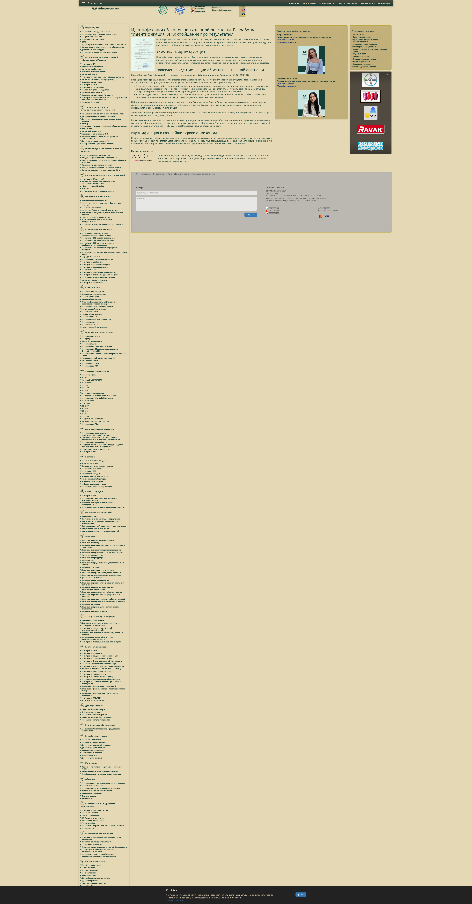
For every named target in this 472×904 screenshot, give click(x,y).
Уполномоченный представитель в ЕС (98, 358)
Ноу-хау (85, 124)
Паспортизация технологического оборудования (103, 47)
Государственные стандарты (94, 200)
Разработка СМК (89, 375)
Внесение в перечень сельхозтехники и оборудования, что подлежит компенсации (101, 438)
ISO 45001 (85, 390)
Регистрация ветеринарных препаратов (99, 272)
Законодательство (361, 56)
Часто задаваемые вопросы (365, 67)
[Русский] (243, 14)
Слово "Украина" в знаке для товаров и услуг (370, 50)
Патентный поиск (89, 74)
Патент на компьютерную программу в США (101, 170)
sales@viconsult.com (223, 10)
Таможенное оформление (93, 620)
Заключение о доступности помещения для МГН (103, 507)
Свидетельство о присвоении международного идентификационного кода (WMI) (102, 446)
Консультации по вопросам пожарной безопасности (104, 847)
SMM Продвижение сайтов (93, 821)
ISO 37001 (85, 411)
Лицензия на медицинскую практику (98, 540)
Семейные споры (89, 868)
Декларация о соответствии (94, 294)
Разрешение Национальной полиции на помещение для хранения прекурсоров (99, 855)
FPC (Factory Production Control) (95, 421)
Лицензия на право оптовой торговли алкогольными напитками (98, 588)
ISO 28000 (85, 416)
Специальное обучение (92, 37)
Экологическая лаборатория (94, 479)
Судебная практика (90, 881)
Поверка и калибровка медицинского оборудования (98, 504)
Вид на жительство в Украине (95, 710)
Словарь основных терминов (365, 59)
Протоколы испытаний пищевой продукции (101, 519)
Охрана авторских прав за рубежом (97, 165)
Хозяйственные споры (91, 865)
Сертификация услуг (90, 297)
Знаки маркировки (361, 62)
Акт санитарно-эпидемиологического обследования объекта (98, 851)
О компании (293, 3)
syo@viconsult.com (287, 42)
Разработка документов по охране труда (99, 52)
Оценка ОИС (87, 129)
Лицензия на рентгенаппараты (95, 580)
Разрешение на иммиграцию (94, 715)
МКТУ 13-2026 (358, 34)
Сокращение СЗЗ (89, 471)
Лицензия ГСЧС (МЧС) (91, 567)
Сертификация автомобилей (94, 442)
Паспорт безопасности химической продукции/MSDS (97, 221)
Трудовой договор (89, 755)
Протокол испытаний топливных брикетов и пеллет (104, 526)
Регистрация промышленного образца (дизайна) (103, 77)
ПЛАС (84, 42)
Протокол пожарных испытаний (95, 529)
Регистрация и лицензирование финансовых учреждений (101, 683)
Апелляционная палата (92, 92)
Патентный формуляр (91, 131)
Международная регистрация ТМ (96, 155)
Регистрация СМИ (89, 85)
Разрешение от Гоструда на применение (99, 34)
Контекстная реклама (91, 815)
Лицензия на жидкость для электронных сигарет (103, 602)
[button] (370, 78)
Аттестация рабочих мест (93, 39)
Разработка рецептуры (91, 207)
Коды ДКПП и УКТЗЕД (91, 257)
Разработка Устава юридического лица (99, 664)
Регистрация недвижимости (94, 674)
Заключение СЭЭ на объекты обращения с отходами (100, 249)
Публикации (383, 3)
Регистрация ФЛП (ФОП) (92, 653)
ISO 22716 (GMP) (88, 401)
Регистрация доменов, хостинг (95, 810)
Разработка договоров (91, 740)
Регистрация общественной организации (100, 656)
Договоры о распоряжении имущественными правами (101, 120)
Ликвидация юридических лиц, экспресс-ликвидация (100, 694)
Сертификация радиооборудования (97, 259)
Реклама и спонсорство (363, 64)
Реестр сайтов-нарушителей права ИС (98, 144)
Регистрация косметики (92, 283)
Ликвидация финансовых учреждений (99, 686)
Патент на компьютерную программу (98, 79)
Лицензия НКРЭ (88, 560)
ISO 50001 (85, 408)
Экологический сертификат (94, 309)
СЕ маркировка (88, 339)
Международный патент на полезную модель (101, 167)
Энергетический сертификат (94, 327)
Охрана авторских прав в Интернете (97, 95)
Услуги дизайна (88, 823)
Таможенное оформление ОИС (95, 134)
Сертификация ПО (89, 317)
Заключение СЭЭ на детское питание (98, 240)
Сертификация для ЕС (91, 336)
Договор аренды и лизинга (93, 748)
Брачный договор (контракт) (94, 742)
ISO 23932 (85, 414)
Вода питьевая (359, 54)
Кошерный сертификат (92, 314)
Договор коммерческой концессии (97, 745)
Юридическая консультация (94, 883)
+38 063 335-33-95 (286, 83)
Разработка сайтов (90, 813)
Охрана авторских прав (92, 82)
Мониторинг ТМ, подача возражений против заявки (104, 126)
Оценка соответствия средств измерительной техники (102, 768)
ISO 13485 (85, 388)
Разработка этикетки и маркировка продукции (102, 224)
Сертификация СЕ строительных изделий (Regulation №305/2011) (100, 350)
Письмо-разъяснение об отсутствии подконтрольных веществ (97, 638)
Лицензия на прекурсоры (93, 558)
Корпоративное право (91, 873)
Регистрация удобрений (92, 262)
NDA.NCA (85, 189)
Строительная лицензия (92, 555)
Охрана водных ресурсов (92, 481)
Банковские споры (90, 870)
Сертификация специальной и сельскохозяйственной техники (96, 434)
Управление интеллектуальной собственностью (103, 114)
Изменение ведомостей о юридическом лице (102, 669)
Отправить (250, 214)
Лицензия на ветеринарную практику (98, 570)
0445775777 (219, 7)
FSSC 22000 (86, 403)
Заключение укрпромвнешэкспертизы (98, 277)
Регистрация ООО (89, 651)
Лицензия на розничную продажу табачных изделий (101, 596)
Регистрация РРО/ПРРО (92, 698)
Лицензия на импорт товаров (94, 611)
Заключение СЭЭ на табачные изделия (99, 238)
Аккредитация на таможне (93, 626)
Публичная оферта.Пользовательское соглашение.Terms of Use (98, 183)
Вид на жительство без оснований (97, 717)
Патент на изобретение (92, 69)
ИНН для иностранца (91, 712)
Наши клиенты (326, 3)
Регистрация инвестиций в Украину (97, 677)
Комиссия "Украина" (91, 102)
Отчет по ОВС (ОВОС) (90, 463)
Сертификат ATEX (89, 344)
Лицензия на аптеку (90, 543)
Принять (300, 894)
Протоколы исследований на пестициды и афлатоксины (100, 522)
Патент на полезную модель (94, 72)
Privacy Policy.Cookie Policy (93, 186)
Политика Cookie (174, 900)
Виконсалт (95, 3)
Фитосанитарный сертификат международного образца (102, 634)
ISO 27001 (85, 406)
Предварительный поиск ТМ (94, 67)
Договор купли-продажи (92, 758)
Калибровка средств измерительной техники (101, 774)
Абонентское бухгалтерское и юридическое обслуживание (101, 730)
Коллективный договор (92, 753)
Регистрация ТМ (89, 64)
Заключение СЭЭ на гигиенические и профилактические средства (98, 244)
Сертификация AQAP (90, 424)
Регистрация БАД (89, 496)
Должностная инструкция (93, 750)
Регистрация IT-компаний (93, 179)
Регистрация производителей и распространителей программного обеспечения (104, 99)
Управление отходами (91, 474)
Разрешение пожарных (92, 844)
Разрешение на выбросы (92, 469)
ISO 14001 (85, 385)
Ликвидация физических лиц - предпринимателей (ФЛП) (104, 690)
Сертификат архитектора (93, 786)
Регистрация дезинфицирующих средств (100, 275)
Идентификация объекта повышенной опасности (104, 45)
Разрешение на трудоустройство (96, 720)
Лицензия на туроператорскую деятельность (101, 575)
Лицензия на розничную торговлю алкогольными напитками (103, 584)
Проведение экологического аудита (97, 466)
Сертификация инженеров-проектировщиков (101, 788)
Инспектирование (89, 796)
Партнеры (352, 3)
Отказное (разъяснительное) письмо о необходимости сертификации (98, 303)
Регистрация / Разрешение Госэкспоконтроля (101, 642)
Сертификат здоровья (91, 322)
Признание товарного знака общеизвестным (365, 40)
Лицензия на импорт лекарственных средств (101, 550)
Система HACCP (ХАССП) (92, 380)
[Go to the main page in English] (243, 10)
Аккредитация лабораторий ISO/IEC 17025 (99, 396)
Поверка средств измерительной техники (100, 771)
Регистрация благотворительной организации (102, 661)
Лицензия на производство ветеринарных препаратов (100, 608)
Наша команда (309, 3)
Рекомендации (367, 3)
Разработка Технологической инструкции (100, 210)
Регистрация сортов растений (95, 267)
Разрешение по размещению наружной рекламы (103, 826)
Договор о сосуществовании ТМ (95, 141)
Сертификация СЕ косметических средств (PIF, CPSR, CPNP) (104, 355)
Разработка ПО (88, 828)
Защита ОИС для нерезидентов (95, 90)
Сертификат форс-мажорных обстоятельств (101, 679)
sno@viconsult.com (287, 86)
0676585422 (273, 208)
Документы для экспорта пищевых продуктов (102, 623)
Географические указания (364, 47)
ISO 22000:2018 (87, 383)
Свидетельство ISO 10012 (92, 419)
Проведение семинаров (92, 793)
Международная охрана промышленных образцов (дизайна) (104, 161)
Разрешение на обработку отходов (97, 487)
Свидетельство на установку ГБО (96, 449)
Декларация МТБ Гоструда (93, 50)
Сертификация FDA (90, 366)
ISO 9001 (85, 377)
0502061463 (199, 9)
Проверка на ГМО (89, 516)
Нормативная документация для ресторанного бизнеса (102, 214)
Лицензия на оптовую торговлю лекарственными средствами (103, 546)
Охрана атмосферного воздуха (95, 476)
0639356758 (199, 11)
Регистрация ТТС (89, 452)
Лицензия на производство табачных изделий (102, 592)
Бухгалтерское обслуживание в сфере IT (99, 191)
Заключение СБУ (89, 270)
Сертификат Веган (90, 325)
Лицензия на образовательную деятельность (101, 573)
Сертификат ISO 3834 (90, 363)
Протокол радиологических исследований (100, 531)
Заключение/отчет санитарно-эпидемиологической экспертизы (96, 234)
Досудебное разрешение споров (96, 878)
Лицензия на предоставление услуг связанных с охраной (103, 564)
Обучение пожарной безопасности (97, 791)
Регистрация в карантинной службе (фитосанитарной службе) (97, 629)
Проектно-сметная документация (96, 842)
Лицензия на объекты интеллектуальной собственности (100, 137)
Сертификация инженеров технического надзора (103, 783)
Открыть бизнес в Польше (93, 701)
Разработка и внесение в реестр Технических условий (101, 204)
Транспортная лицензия (92, 578)
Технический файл (90, 361)
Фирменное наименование (365, 44)
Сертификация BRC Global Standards (97, 398)
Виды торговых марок (362, 37)
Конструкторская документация (96, 217)
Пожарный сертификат (92, 299)
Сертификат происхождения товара (97, 306)
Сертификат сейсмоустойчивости (96, 319)
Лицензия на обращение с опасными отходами (102, 552)
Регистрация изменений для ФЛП (96, 671)
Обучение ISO (87, 799)
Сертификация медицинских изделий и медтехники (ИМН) (99, 499)
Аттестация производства (93, 393)
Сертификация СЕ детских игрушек (97, 346)
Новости (341, 3)
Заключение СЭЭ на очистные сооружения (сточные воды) (104, 253)
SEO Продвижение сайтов (93, 818)
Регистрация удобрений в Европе (96, 264)
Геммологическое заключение (95, 280)
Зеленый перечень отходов (94, 461)
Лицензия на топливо (91, 604)
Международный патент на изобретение (99, 158)
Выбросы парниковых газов (94, 484)
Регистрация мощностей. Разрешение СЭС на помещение (101, 838)
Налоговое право (89, 875)
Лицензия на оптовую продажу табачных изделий (103, 599)
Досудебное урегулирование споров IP (98, 116)
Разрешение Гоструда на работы (96, 32)
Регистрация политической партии (97, 658)
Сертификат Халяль (90, 312)
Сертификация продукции (93, 292)
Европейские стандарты (92, 341)
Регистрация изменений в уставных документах (103, 666)
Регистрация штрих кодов (93, 87)
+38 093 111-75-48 (286, 39)
